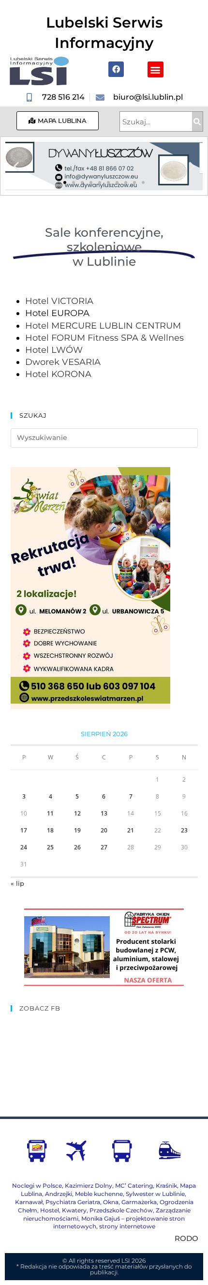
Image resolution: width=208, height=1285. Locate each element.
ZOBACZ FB (39, 1008)
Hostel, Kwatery (63, 1210)
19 (77, 830)
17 (23, 830)
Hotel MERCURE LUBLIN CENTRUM (103, 325)
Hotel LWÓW (54, 350)
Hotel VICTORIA (59, 301)
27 (104, 847)
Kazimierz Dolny (88, 1185)
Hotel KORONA (58, 374)
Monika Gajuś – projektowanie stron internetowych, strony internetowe (119, 1222)
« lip (17, 883)
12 (77, 813)
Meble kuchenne (99, 1193)
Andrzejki (58, 1193)
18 (50, 830)
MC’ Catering (134, 1185)
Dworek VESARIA (63, 362)
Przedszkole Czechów (121, 1210)
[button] (155, 69)
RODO (186, 1238)
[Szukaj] (197, 121)
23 (184, 830)
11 (50, 813)
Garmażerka (139, 1202)
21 (130, 830)
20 (104, 830)
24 (23, 847)
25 (50, 847)
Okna (111, 1202)
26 (77, 847)
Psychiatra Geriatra (72, 1202)
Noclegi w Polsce (37, 1185)
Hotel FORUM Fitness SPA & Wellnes (104, 338)
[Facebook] (116, 69)
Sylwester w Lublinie (155, 1193)
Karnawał (29, 1202)
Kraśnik (166, 1185)
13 (104, 813)
